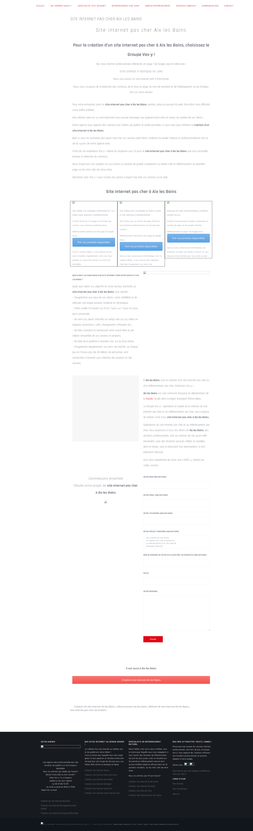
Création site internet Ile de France (143, 781)
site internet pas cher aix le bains (88, 710)
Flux (140, 824)
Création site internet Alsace (97, 770)
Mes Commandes (180, 789)
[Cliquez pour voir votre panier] (239, 6)
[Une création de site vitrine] (177, 537)
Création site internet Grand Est (98, 788)
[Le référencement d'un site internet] (177, 543)
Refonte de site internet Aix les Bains (169, 706)
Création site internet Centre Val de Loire (102, 793)
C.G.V (134, 824)
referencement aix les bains (132, 706)
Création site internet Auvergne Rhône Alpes (59, 813)
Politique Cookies (158, 824)
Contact (228, 6)
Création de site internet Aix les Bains (94, 706)
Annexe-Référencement (157, 6)
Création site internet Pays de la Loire (101, 775)
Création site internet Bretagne (98, 784)
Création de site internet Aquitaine (55, 801)
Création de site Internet (92, 6)
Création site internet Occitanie (142, 786)
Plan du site (173, 824)
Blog (146, 824)
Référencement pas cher (125, 6)
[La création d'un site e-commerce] (177, 540)
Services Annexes (186, 6)
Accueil (40, 6)
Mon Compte (178, 783)
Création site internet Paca (140, 790)
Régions (196, 771)
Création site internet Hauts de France (145, 795)
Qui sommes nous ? (61, 6)
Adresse (176, 794)
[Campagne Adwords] (177, 546)
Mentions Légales (122, 824)
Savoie (149, 398)
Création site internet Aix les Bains (141, 680)
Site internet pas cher (182, 771)
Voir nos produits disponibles (93, 242)
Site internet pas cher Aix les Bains (141, 30)
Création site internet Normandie (99, 779)
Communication (210, 6)
